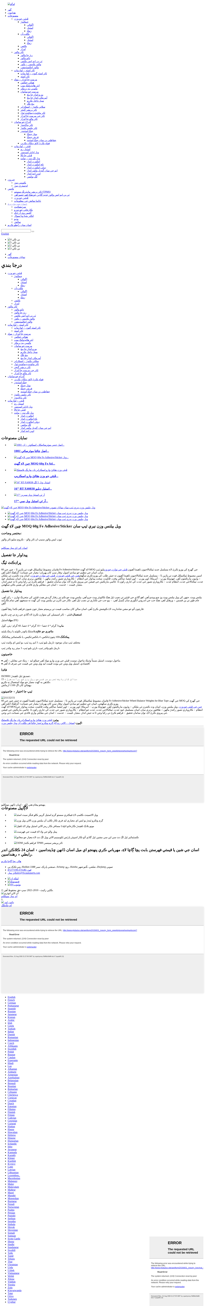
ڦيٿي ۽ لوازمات (22, 146)
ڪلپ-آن (24, 34)
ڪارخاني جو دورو (23, 210)
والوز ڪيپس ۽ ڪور (30, 64)
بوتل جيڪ (32, 134)
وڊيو (16, 219)
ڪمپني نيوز (20, 182)
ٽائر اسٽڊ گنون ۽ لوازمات (33, 73)
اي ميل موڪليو (9, 896)
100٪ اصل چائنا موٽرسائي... (31, 451)
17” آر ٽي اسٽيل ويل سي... (31, 501)
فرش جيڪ (33, 137)
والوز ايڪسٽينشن (29, 67)
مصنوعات (13, 15)
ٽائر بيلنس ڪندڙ (28, 128)
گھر (10, 9)
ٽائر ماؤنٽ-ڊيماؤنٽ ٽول (32, 113)
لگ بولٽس (32, 176)
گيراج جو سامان (22, 122)
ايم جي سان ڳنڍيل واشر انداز (42, 170)
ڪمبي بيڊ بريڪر (28, 88)
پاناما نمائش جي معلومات (27, 201)
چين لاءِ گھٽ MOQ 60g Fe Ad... (34, 463)
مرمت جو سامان (29, 91)
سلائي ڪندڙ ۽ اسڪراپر (32, 106)
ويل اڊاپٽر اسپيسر (29, 152)
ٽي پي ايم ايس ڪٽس (31, 61)
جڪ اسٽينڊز (26, 131)
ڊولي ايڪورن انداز (36, 167)
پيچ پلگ (30, 103)
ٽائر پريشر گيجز (28, 109)
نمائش (17, 222)
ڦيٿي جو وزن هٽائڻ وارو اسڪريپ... (36, 476)
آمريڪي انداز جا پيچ (37, 97)
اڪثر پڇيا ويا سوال (24, 216)
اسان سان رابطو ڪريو (19, 225)
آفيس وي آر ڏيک (22, 213)
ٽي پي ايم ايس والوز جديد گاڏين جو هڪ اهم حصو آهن (42, 194)
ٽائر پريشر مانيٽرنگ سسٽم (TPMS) (32, 191)
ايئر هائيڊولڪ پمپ (30, 85)
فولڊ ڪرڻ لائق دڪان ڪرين (35, 143)
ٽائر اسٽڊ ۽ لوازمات (24, 70)
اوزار (23, 49)
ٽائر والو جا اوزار (28, 119)
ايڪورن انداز (33, 161)
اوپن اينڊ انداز (34, 173)
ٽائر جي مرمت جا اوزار (32, 116)
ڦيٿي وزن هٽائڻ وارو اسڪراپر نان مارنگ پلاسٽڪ (26, 720)
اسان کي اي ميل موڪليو (14, 548)
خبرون (11, 179)
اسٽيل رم (25, 149)
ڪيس (11, 188)
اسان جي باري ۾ (17, 203)
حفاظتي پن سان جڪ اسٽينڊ (41, 140)
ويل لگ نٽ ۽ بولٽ (30, 158)
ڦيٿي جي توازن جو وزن (115, 569)
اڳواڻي (30, 24)
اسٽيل (30, 28)
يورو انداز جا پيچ (35, 94)
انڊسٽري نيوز (21, 185)
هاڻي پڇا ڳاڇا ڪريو (11, 861)
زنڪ (29, 31)
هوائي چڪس (27, 82)
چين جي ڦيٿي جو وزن (67, 575)
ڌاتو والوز (25, 58)
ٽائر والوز (19, 52)
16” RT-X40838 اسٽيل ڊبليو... (33, 488)
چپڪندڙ (24, 21)
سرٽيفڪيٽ (20, 206)
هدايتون (12, 12)
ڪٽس (23, 46)
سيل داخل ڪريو (35, 100)
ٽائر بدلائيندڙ (26, 125)
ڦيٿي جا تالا (26, 155)
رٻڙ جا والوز (26, 55)
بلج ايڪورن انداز (35, 164)
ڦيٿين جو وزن (21, 18)
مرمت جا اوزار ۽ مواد (25, 79)
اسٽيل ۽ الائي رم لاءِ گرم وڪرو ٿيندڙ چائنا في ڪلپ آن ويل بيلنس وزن (38, 723)
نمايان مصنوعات (16, 257)
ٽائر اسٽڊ (24, 76)
